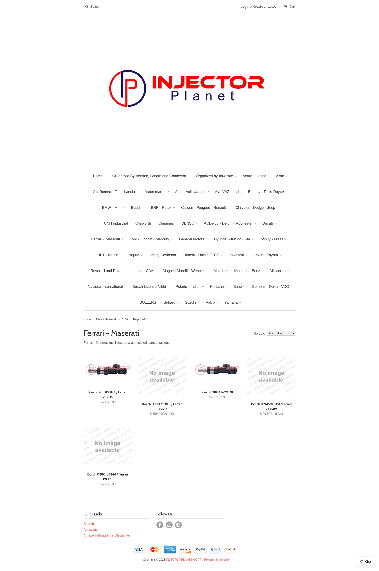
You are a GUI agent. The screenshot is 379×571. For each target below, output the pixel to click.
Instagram (178, 524)
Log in (245, 7)
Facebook (159, 524)
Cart (292, 7)
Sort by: (259, 333)
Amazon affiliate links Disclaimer (107, 535)
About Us (90, 529)
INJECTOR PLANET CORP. (184, 559)
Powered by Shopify (217, 559)
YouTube (169, 524)
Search (89, 524)
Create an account (266, 7)
